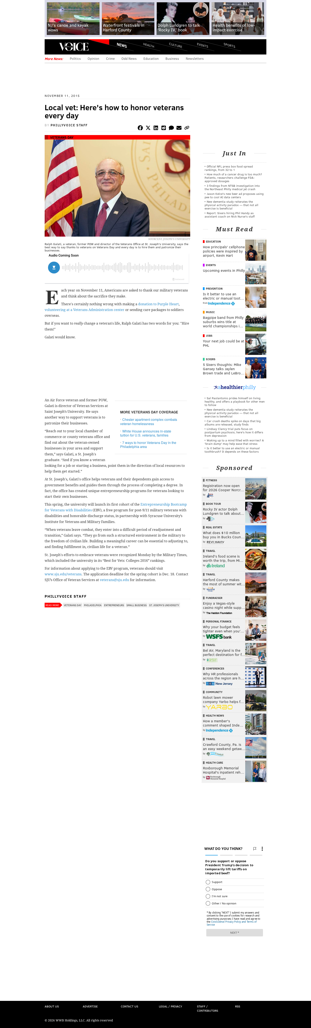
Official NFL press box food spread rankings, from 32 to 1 (229, 168)
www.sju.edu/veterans (63, 574)
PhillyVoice (74, 46)
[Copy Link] (186, 128)
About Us (52, 1006)
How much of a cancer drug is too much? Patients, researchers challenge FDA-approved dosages (233, 177)
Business (172, 58)
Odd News (129, 58)
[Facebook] (140, 128)
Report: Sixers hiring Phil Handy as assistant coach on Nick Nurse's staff (230, 214)
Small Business (137, 605)
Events (202, 45)
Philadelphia (93, 605)
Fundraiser (214, 598)
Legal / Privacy (170, 1006)
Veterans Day (61, 137)
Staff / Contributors (207, 1008)
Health (148, 45)
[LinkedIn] (156, 128)
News (122, 45)
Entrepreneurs (114, 605)
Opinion (93, 58)
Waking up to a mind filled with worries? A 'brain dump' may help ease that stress (234, 442)
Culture (175, 45)
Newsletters (195, 58)
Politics (75, 58)
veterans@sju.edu (114, 580)
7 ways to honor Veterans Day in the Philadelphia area (148, 444)
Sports (229, 45)
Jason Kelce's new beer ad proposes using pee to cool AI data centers (234, 195)
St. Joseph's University (164, 605)
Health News (215, 715)
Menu (51, 46)
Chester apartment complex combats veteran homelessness (148, 421)
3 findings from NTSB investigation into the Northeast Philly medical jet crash (232, 187)
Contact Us (129, 1006)
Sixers (210, 359)
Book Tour (213, 504)
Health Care (214, 762)
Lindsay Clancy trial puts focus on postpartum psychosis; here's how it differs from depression (234, 432)
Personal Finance (218, 621)
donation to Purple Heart (158, 304)
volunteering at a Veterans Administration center (84, 310)
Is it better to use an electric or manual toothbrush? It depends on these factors (232, 449)
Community (214, 692)
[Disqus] (117, 722)
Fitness (211, 480)
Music (210, 312)
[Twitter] (148, 128)
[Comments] (171, 128)
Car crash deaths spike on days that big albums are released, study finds (233, 422)
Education (151, 58)
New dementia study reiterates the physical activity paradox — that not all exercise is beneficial (231, 204)
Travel (210, 551)
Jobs (209, 336)
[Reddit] (163, 128)
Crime (110, 58)
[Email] (179, 128)
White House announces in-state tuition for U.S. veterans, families (145, 433)
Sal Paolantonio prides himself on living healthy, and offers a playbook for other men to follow (235, 401)
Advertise (90, 1006)
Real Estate (214, 527)
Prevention (214, 288)
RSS (237, 1006)
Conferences (215, 668)
